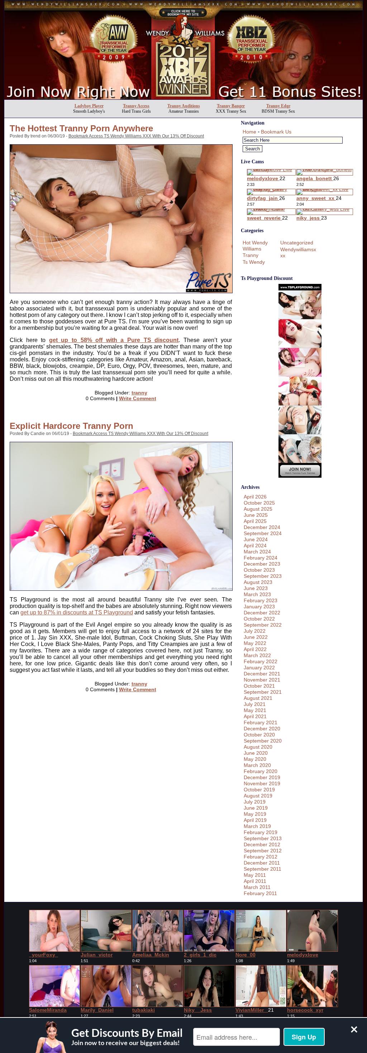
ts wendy (254, 262)
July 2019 (255, 802)
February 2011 (260, 893)
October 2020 (259, 735)
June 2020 (256, 753)
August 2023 (258, 582)
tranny (139, 393)
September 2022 (263, 625)
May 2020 (255, 759)
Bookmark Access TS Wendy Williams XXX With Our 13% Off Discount (136, 136)
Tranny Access (136, 105)
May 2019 (255, 814)
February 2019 (260, 832)
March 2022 (257, 655)
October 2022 (259, 619)
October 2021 (259, 686)
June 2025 (256, 515)
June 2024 (256, 539)
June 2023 (256, 588)
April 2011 (255, 881)
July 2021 (255, 704)
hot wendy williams (255, 246)
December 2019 (262, 777)
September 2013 (263, 838)
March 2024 (257, 551)
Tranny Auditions (183, 105)
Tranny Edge (278, 105)
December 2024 (262, 527)
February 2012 (260, 857)
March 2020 (257, 765)
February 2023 (260, 600)
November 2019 (262, 783)
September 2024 (263, 533)
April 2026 (255, 497)
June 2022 (256, 637)
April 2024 (255, 545)
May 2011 (255, 875)
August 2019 (258, 796)
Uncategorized (296, 242)
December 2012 (262, 844)
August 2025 (258, 509)
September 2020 (263, 741)
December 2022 (262, 613)
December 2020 (262, 728)
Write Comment (137, 398)
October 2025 (259, 503)
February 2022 (260, 661)
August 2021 (258, 698)
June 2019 (256, 808)
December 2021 (262, 674)
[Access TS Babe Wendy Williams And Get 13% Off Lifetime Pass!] (183, 97)
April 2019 (255, 820)
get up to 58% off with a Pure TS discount (113, 340)
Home (249, 132)
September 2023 (263, 576)
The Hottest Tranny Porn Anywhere (81, 128)
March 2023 (257, 594)
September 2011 (262, 869)
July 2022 (255, 631)
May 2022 (255, 643)
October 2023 (259, 570)
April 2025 (255, 521)
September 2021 (263, 692)
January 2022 (259, 667)
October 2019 (259, 789)
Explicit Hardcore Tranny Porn (71, 426)
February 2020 (260, 771)
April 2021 (255, 716)
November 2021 (262, 680)
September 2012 (263, 850)
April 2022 (255, 649)
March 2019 (257, 826)
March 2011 (257, 887)
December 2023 (262, 564)
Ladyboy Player (89, 105)
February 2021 (260, 722)
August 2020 (258, 747)
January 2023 (259, 606)
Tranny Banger (231, 105)
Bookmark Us (276, 132)
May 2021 (255, 710)
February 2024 (260, 558)
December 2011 (262, 863)
